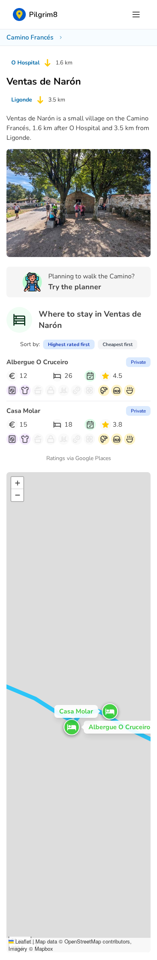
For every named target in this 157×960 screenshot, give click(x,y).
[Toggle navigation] (136, 14)
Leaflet (22, 941)
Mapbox (44, 948)
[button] (72, 727)
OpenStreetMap (82, 941)
